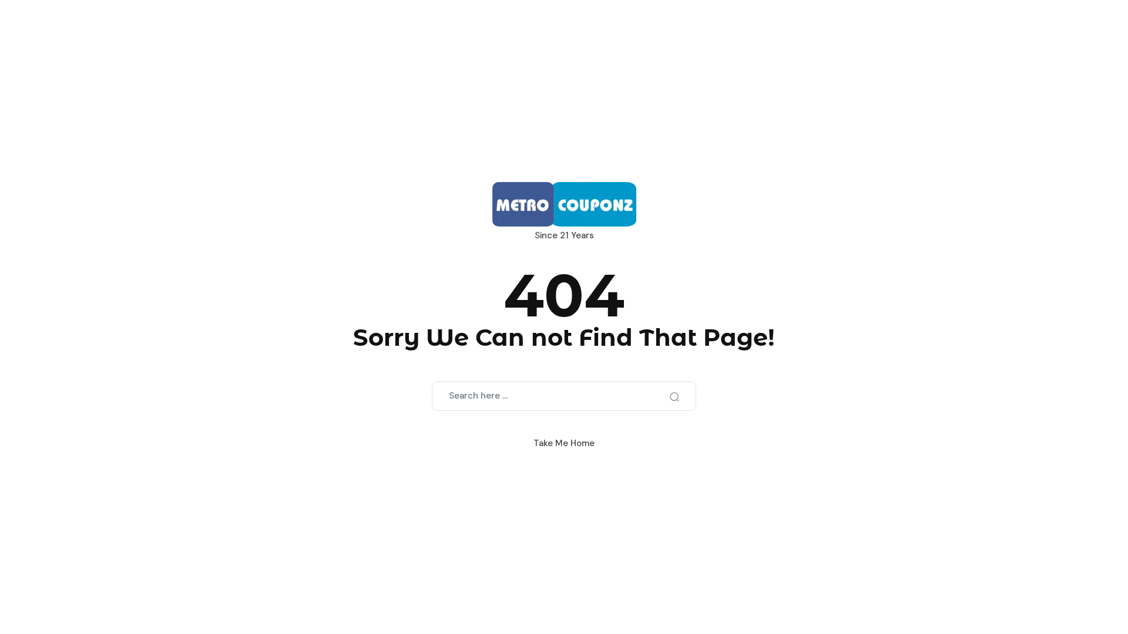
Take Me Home (564, 443)
